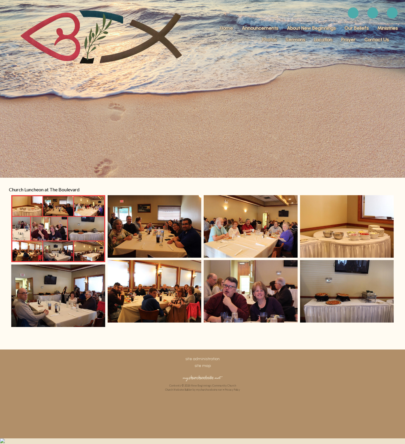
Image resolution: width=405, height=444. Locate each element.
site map (202, 365)
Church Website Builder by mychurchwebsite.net (193, 389)
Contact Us (376, 39)
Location (323, 39)
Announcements (260, 28)
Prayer (348, 39)
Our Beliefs (357, 28)
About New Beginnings (311, 28)
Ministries (387, 28)
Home (226, 28)
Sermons (295, 39)
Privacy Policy (232, 389)
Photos (269, 39)
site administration (202, 358)
